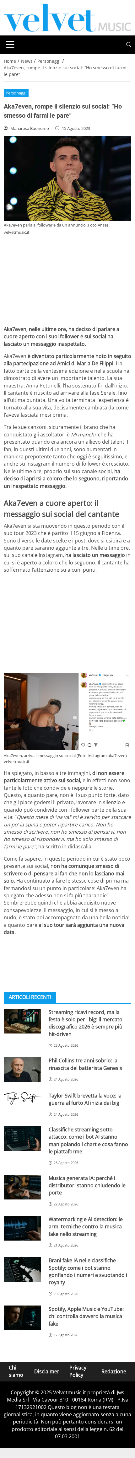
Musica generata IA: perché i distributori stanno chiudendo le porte (87, 1185)
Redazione (113, 1371)
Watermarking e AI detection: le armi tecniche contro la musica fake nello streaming (86, 1226)
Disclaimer (46, 1371)
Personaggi (16, 93)
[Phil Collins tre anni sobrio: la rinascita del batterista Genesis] (22, 1069)
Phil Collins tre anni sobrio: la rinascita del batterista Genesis (85, 1064)
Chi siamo (16, 1371)
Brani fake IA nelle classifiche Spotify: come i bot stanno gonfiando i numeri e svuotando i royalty (88, 1271)
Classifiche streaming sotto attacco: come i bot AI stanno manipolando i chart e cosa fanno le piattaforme (88, 1140)
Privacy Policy (77, 1371)
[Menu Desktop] (10, 44)
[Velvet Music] (67, 17)
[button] (128, 44)
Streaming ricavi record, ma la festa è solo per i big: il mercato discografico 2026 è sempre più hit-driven (85, 1023)
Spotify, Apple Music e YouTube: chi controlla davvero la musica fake (86, 1316)
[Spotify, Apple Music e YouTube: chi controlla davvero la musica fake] (22, 1318)
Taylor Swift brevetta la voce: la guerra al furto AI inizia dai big (85, 1099)
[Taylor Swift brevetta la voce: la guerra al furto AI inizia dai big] (22, 1098)
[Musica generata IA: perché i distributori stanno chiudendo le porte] (22, 1187)
